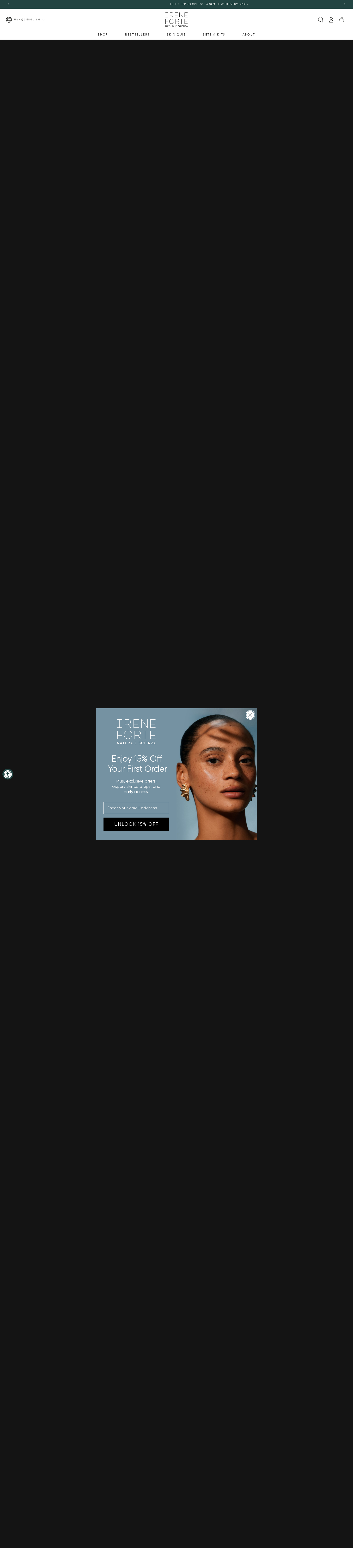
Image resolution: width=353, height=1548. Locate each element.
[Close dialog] (250, 715)
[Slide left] (9, 4)
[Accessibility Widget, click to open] (7, 774)
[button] (320, 19)
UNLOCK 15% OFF (136, 824)
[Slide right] (344, 4)
